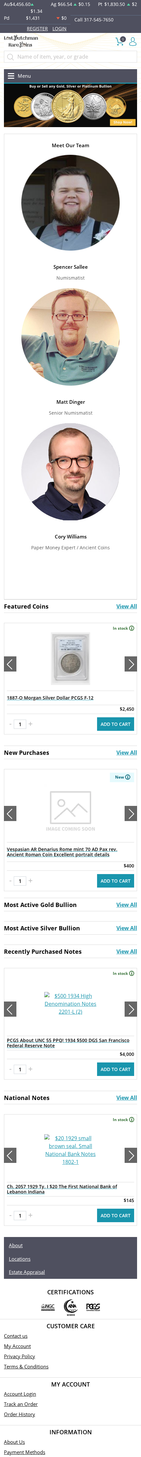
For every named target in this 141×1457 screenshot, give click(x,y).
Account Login (20, 1393)
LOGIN (59, 28)
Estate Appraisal (27, 1272)
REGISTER (37, 28)
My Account (17, 1346)
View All (126, 606)
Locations (19, 1258)
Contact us (16, 1336)
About (16, 1245)
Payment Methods (24, 1452)
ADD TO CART (116, 724)
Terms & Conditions (26, 1366)
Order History (19, 1414)
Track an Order (21, 1404)
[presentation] (10, 664)
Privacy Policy (19, 1356)
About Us (14, 1442)
